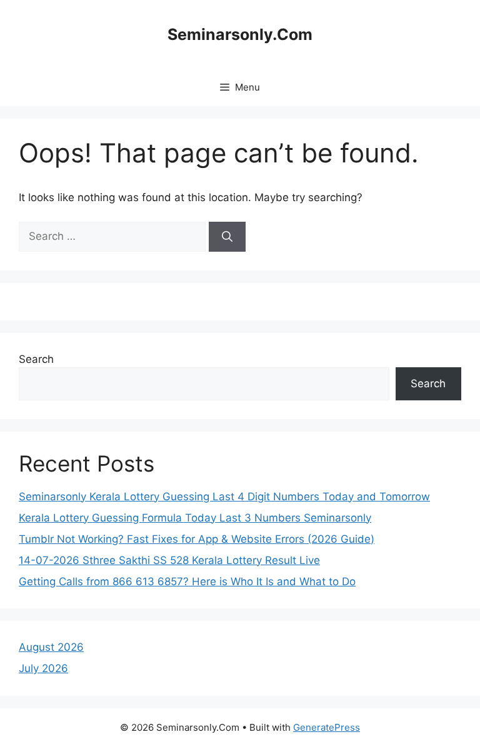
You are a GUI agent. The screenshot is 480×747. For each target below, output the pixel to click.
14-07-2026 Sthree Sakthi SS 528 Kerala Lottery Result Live (169, 560)
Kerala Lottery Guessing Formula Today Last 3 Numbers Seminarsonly (195, 518)
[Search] (227, 237)
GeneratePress (326, 727)
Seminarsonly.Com (240, 34)
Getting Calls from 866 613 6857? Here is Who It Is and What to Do (187, 581)
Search (36, 359)
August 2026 (51, 647)
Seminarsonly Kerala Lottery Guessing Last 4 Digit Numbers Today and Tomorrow (224, 496)
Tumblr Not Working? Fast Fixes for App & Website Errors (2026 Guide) (196, 539)
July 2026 (43, 668)
